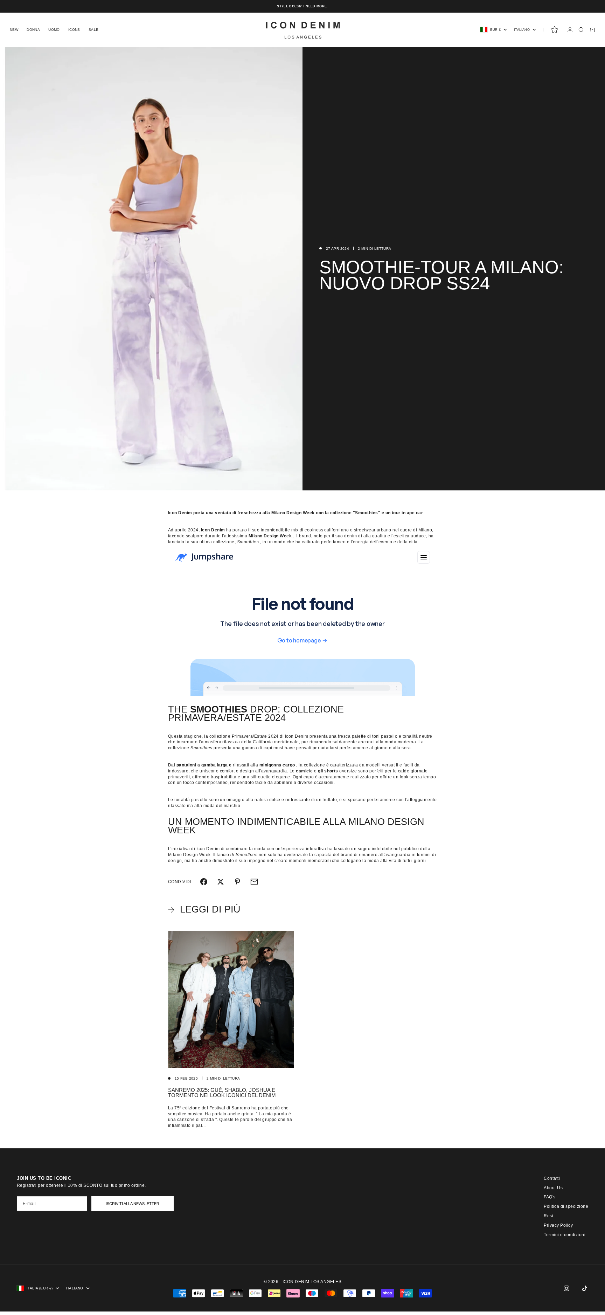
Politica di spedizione (566, 1206)
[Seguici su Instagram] (566, 1288)
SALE (94, 30)
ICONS (74, 30)
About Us (553, 1187)
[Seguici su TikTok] (584, 1288)
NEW (14, 30)
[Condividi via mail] (254, 881)
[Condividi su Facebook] (204, 881)
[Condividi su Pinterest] (237, 881)
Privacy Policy (558, 1225)
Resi (548, 1215)
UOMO (54, 30)
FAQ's (549, 1196)
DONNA (33, 30)
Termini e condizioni (564, 1234)
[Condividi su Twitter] (220, 881)
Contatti (552, 1178)
